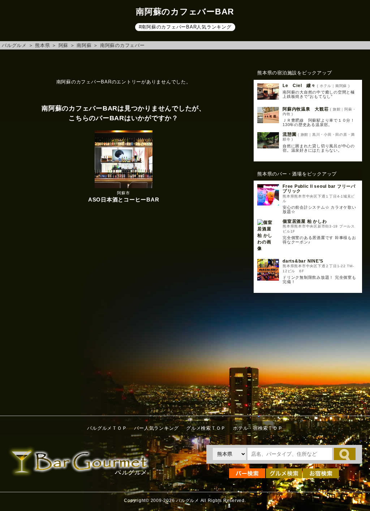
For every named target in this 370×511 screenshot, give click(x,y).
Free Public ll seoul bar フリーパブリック (319, 189)
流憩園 (289, 134)
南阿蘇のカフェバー (122, 45)
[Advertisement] (308, 352)
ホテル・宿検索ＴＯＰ (258, 428)
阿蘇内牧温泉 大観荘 (306, 109)
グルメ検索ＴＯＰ (206, 428)
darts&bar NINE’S (303, 261)
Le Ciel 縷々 (299, 85)
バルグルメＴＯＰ (107, 428)
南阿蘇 (84, 45)
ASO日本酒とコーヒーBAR (123, 199)
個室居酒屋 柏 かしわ (305, 221)
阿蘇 (64, 45)
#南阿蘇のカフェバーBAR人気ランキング (185, 27)
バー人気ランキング (156, 428)
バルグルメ (14, 45)
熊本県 (42, 45)
